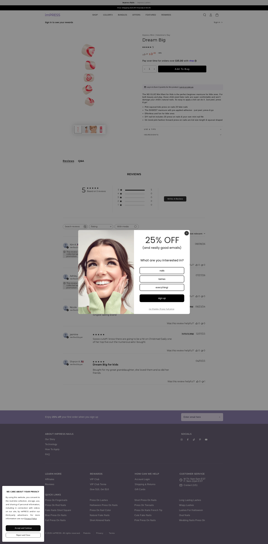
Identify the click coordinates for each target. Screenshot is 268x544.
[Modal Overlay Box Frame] (134, 272)
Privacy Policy (30, 518)
